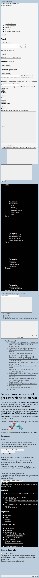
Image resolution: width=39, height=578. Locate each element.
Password (23, 47)
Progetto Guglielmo (15, 385)
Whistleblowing (10, 539)
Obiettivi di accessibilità (12, 537)
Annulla (4, 146)
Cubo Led (12, 389)
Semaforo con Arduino (16, 382)
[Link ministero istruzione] (9, 3)
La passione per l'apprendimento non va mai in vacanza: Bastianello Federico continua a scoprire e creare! (23, 344)
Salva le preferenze (16, 480)
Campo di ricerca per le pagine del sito (13, 294)
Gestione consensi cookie (13, 541)
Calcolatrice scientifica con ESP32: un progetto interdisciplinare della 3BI (21, 354)
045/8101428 (12, 499)
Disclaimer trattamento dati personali (12, 561)
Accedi (4, 35)
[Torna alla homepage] (19, 148)
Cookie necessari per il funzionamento (13, 473)
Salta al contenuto (6, 1)
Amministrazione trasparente (14, 543)
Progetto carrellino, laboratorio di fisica (21, 387)
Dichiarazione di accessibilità (14, 536)
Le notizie (8, 317)
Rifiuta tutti (17, 450)
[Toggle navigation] (16, 172)
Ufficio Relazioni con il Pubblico (15, 534)
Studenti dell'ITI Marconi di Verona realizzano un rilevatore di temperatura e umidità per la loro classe (23, 374)
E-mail (22, 75)
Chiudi (3, 96)
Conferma (11, 146)
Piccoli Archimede (10, 341)
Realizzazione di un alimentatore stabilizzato (23, 384)
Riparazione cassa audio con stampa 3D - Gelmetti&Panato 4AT (22, 370)
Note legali (8, 530)
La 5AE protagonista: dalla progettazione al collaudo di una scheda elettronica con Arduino (22, 349)
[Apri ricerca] (22, 156)
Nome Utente (24, 45)
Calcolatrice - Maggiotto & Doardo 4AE (21, 357)
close (3, 181)
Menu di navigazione (26, 336)
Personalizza (5, 450)
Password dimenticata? (8, 50)
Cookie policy (9, 528)
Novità (7, 315)
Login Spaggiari (16, 83)
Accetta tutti (8, 452)
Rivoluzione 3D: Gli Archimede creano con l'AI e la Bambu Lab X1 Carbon (22, 379)
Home (7, 313)
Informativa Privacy (11, 532)
